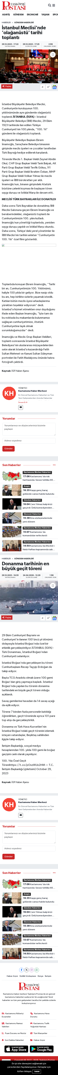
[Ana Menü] (53, 5)
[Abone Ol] (54, 87)
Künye (40, 976)
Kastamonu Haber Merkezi (32, 391)
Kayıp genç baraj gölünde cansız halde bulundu (38, 492)
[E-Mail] (20, 407)
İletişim (48, 976)
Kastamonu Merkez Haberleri (37, 472)
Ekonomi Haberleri (32, 514)
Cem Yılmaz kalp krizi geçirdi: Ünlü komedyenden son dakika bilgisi (37, 506)
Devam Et (22, 402)
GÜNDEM (18, 14)
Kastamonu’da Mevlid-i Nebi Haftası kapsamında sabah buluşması (39, 548)
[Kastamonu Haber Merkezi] (9, 393)
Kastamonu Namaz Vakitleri (12, 1025)
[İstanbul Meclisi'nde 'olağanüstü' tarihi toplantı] (29, 66)
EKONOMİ (32, 14)
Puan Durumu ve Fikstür (15, 1033)
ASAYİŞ (6, 14)
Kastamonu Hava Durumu (40, 1015)
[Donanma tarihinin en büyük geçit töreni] (29, 597)
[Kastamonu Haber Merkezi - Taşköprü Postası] (14, 6)
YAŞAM (45, 14)
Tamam (36, 1071)
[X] (26, 970)
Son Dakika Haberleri (14, 1040)
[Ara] (49, 5)
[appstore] (16, 1049)
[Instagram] (31, 970)
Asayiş (27, 486)
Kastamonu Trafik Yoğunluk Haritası (39, 1025)
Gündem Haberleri (24, 23)
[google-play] (41, 1049)
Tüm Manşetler (40, 1033)
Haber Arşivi (12, 976)
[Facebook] (21, 970)
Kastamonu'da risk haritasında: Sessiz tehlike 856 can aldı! (38, 478)
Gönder (8, 448)
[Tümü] (54, 465)
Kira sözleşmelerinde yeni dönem (37, 520)
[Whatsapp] (36, 970)
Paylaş (8, 86)
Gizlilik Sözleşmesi (27, 976)
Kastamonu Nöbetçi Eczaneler (13, 1015)
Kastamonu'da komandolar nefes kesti (35, 534)
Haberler (6, 23)
